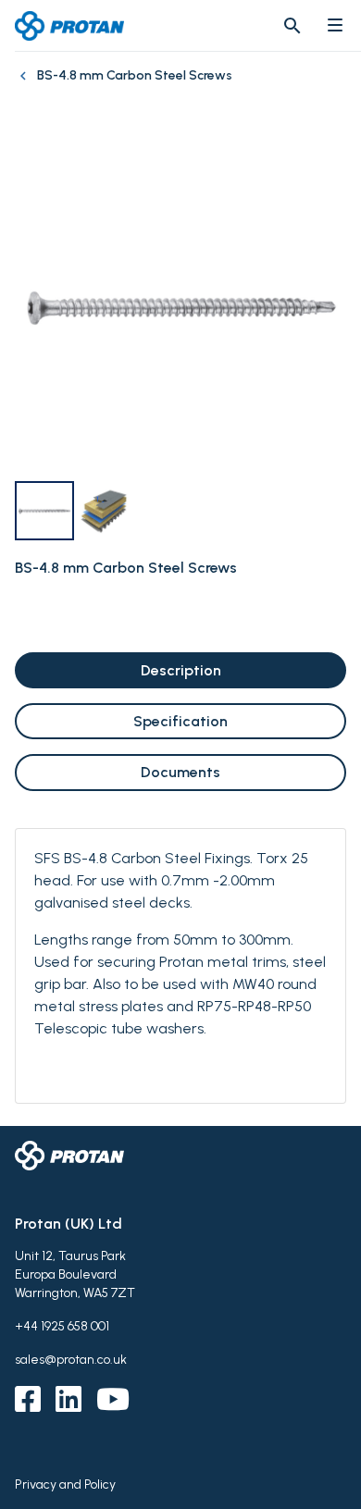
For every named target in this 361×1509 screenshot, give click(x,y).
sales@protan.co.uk (71, 1359)
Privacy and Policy (65, 1484)
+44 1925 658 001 (62, 1326)
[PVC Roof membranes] (26, 85)
